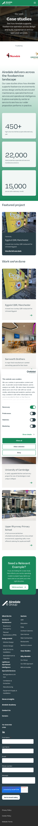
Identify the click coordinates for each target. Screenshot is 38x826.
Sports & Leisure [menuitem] (26, 645)
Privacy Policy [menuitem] (6, 810)
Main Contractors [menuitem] (26, 638)
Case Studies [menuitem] (25, 651)
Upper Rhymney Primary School (17, 528)
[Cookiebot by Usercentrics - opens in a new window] (27, 372)
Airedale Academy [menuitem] (9, 705)
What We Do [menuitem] (6, 616)
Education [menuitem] (24, 623)
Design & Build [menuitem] (7, 638)
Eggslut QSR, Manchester (17, 304)
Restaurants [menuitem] (25, 642)
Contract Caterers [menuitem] (27, 631)
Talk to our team (17, 587)
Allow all (19, 440)
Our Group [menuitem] (24, 660)
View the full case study (13, 251)
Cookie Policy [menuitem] (6, 816)
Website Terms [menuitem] (7, 822)
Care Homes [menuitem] (25, 634)
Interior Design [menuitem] (8, 646)
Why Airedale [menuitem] (26, 656)
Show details (27, 434)
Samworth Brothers (15, 358)
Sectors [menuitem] (24, 616)
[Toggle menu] (35, 3)
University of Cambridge (17, 469)
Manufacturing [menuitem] (8, 687)
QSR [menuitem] (22, 620)
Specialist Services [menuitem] (9, 671)
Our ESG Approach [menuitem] (27, 664)
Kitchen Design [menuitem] (8, 642)
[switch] (33, 413)
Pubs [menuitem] (22, 627)
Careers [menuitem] (5, 716)
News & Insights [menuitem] (8, 699)
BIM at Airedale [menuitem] (26, 667)
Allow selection (19, 446)
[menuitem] (6, 664)
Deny (19, 453)
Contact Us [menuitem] (6, 710)
